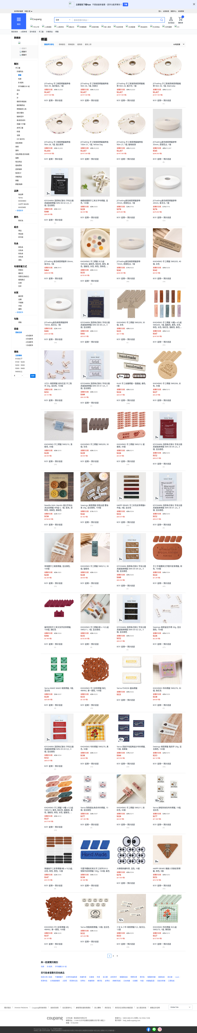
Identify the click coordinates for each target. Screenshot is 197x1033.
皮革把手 (113, 977)
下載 (125, 4)
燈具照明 (18, 165)
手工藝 (41, 32)
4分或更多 (29, 336)
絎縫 (18, 131)
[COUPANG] (55, 1019)
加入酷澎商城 (141, 1007)
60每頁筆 (176, 44)
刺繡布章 (83, 977)
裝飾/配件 (20, 116)
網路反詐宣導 (155, 1007)
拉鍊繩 (135, 981)
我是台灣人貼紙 (46, 977)
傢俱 (17, 147)
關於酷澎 (7, 1007)
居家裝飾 (18, 169)
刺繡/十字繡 (21, 124)
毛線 (19, 79)
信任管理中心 (67, 1007)
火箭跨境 (24, 32)
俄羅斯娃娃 (124, 977)
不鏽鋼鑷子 (59, 977)
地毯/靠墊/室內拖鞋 (22, 154)
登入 (160, 11)
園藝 (17, 180)
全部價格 (18, 355)
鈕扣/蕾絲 (20, 113)
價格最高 (71, 44)
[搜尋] (161, 20)
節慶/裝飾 (18, 184)
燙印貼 (142, 977)
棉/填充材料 (21, 120)
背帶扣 (82, 981)
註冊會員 (166, 11)
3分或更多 (29, 339)
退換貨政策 (55, 1007)
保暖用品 (18, 177)
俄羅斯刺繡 (151, 977)
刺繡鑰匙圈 (150, 981)
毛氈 (18, 135)
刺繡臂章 (91, 981)
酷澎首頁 (14, 32)
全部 (57, 20)
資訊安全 (108, 1007)
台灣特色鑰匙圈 (71, 977)
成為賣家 (181, 11)
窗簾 (17, 158)
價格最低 (62, 44)
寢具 (17, 150)
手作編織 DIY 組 (24, 86)
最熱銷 (79, 44)
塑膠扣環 (134, 977)
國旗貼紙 (161, 977)
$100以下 (18, 359)
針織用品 (49, 32)
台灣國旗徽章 (55, 981)
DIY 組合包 (21, 139)
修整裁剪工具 (21, 109)
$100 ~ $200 (20, 362)
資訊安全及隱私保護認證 (124, 1007)
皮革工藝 (20, 128)
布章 (98, 977)
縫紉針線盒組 (21, 101)
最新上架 (88, 44)
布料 (18, 90)
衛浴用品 (18, 162)
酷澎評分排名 (49, 44)
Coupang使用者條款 (39, 1007)
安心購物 (97, 1007)
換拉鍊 (170, 977)
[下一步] (122, 956)
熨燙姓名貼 (74, 981)
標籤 (57, 32)
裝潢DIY (18, 173)
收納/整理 (18, 143)
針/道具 (20, 83)
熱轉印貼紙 (117, 981)
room (177, 977)
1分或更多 (29, 345)
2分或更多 (29, 342)
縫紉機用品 (21, 105)
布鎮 (142, 981)
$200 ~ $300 (20, 365)
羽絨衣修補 (161, 981)
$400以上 (18, 371)
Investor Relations (21, 1007)
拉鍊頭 (91, 977)
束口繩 (105, 977)
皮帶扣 (107, 981)
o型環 (65, 981)
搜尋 (32, 376)
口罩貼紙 (171, 981)
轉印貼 (99, 981)
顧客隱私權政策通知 (83, 1007)
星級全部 (18, 332)
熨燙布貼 (44, 981)
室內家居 (33, 32)
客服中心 (173, 11)
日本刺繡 (126, 981)
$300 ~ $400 (20, 368)
